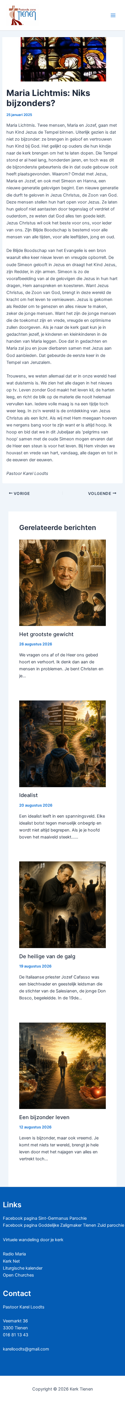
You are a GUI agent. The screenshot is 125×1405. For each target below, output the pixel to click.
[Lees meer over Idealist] (62, 743)
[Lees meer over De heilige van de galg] (62, 904)
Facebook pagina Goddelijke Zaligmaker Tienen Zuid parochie (63, 1225)
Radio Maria (14, 1254)
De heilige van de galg (47, 956)
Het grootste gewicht (46, 634)
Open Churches (18, 1275)
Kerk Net (11, 1261)
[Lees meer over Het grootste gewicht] (62, 582)
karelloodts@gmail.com (26, 1349)
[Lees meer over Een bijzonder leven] (62, 1065)
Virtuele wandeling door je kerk (33, 1239)
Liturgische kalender (22, 1268)
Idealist (28, 795)
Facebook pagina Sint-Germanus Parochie (45, 1218)
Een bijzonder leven (44, 1117)
